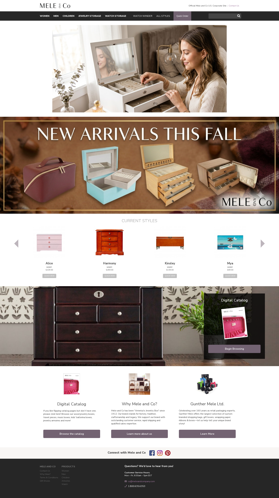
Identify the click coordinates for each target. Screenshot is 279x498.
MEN (56, 16)
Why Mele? (45, 474)
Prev (16, 243)
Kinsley (170, 263)
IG (160, 453)
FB (152, 453)
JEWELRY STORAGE (89, 16)
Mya (230, 263)
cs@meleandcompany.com (141, 481)
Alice (49, 263)
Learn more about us (139, 434)
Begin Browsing (234, 349)
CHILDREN (68, 16)
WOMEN (44, 16)
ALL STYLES (163, 16)
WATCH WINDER (142, 16)
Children (66, 477)
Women (65, 470)
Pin (167, 453)
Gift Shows (45, 480)
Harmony (109, 263)
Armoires (66, 480)
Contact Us (234, 5)
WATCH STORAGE (115, 16)
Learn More (207, 434)
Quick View (49, 276)
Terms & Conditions (49, 477)
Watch (65, 484)
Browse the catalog (72, 434)
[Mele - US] (55, 6)
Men (64, 474)
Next (263, 243)
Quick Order (182, 16)
